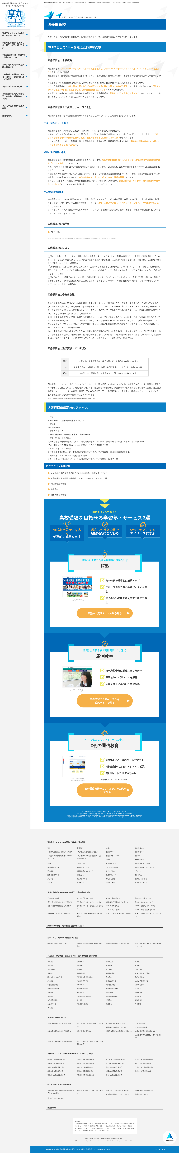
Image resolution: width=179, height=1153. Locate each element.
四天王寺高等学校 (12, 203)
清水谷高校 (109, 962)
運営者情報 (7, 116)
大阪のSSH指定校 (141, 1027)
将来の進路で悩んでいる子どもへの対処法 (90, 1092)
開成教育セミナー (12, 219)
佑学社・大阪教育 (12, 249)
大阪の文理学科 (140, 1023)
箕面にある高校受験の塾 (14, 146)
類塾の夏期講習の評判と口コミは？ (60, 852)
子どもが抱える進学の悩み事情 (13, 107)
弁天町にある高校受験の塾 (56, 1059)
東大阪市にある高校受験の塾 (115, 1059)
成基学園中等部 (12, 237)
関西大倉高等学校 (12, 197)
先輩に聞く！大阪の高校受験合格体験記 (13, 66)
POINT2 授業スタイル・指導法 (13, 120)
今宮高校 (9, 257)
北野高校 (9, 209)
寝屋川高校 (10, 174)
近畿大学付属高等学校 (14, 245)
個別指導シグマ (12, 138)
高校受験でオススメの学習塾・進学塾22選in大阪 (13, 34)
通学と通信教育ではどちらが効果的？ (59, 902)
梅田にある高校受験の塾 (14, 136)
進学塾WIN (9, 261)
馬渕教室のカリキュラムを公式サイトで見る (104, 701)
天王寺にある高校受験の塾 (114, 1063)
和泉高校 (9, 132)
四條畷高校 (10, 233)
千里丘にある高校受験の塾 (14, 127)
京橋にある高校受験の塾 (14, 193)
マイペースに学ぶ (142, 531)
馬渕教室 (80, 848)
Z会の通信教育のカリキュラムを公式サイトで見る (104, 790)
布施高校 (109, 965)
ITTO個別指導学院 (13, 165)
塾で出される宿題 (53, 898)
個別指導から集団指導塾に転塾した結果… (89, 945)
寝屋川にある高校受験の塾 (14, 174)
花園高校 (80, 969)
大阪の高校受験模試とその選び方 (117, 902)
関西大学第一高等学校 (54, 977)
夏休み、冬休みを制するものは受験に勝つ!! (14, 173)
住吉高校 (9, 310)
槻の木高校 (80, 962)
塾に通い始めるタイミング (144, 902)
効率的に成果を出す (67, 533)
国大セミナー (11, 267)
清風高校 (9, 298)
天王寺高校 (10, 221)
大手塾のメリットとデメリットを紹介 (89, 902)
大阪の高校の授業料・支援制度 (116, 1027)
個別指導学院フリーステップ (14, 172)
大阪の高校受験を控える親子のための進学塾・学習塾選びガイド (79, 473)
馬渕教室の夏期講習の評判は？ (88, 852)
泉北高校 (55, 489)
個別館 (137, 856)
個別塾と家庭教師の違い (114, 898)
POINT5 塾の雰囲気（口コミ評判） (13, 145)
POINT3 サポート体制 (14, 128)
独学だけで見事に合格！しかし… (58, 943)
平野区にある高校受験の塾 (85, 1063)
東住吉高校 (51, 969)
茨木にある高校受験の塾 (85, 1067)
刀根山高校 (138, 969)
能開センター (11, 213)
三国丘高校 (10, 227)
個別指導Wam (139, 852)
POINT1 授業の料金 (112, 906)
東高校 (137, 965)
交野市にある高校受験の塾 (85, 1059)
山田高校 (80, 965)
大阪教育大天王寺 (12, 292)
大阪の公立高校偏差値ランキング (146, 1031)
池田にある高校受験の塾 (14, 155)
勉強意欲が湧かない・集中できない (117, 1094)
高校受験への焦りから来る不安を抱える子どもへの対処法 (60, 1092)
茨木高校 (9, 215)
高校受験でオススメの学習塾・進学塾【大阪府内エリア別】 (13, 96)
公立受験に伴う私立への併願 (115, 1023)
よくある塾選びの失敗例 (85, 898)
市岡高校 (50, 962)
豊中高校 (9, 268)
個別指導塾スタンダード (14, 188)
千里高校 (9, 304)
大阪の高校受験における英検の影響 (59, 1023)
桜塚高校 (50, 965)
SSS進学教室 (11, 120)
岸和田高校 (10, 280)
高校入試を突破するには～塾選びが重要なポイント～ (148, 945)
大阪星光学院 (11, 286)
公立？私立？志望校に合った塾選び (59, 906)
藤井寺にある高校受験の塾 (56, 1063)
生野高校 (9, 274)
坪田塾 (108, 860)
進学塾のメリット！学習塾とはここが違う (90, 907)
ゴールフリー (11, 132)
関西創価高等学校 (12, 150)
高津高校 (9, 239)
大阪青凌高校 (110, 973)
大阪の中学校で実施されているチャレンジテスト (90, 1025)
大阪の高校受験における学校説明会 (59, 1031)
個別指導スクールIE (13, 159)
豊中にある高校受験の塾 (114, 1067)
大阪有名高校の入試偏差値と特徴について (119, 1032)
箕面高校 (50, 973)
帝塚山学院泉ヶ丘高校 (142, 973)
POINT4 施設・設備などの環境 (14, 135)
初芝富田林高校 (12, 138)
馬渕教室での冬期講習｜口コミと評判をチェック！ (89, 857)
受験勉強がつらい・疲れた (144, 1090)
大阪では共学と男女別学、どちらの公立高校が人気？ (14, 134)
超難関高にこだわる (105, 531)
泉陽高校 (9, 144)
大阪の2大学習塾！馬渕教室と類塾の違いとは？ (13, 56)
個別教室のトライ (12, 153)
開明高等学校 (81, 973)
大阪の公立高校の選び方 (12, 86)
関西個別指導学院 (12, 207)
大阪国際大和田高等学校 (14, 124)
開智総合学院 (11, 243)
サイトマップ (158, 1149)
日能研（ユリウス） (13, 273)
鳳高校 (137, 962)
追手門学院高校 (12, 168)
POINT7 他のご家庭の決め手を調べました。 (15, 164)
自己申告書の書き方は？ (85, 1031)
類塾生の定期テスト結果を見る (105, 613)
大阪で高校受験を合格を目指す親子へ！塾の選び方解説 (13, 45)
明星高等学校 (11, 185)
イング (8, 255)
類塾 (48, 848)
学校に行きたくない (141, 1094)
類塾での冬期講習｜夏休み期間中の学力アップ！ (60, 857)
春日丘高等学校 (12, 156)
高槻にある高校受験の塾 (55, 1067)
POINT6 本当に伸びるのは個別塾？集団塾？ (15, 154)
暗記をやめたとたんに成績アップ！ (117, 943)
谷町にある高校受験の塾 (143, 1063)
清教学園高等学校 (12, 191)
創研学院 (9, 231)
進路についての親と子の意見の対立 (117, 1090)
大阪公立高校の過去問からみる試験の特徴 (148, 1036)
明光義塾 (9, 180)
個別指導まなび (140, 848)
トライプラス (11, 196)
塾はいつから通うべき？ (143, 898)
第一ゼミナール (12, 225)
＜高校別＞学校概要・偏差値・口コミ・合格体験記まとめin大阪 (13, 76)
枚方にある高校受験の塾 (14, 165)
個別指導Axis (110, 852)
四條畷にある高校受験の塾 (14, 184)
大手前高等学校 (12, 263)
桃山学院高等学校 (12, 251)
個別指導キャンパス (112, 856)
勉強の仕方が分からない (55, 1098)
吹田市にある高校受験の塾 (144, 1059)
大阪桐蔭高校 (11, 180)
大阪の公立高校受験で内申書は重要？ (14, 124)
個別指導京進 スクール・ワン (14, 145)
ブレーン (9, 202)
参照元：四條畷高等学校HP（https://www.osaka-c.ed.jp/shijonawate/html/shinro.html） (72, 398)
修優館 (108, 848)
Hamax (8, 126)
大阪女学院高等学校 (13, 162)
